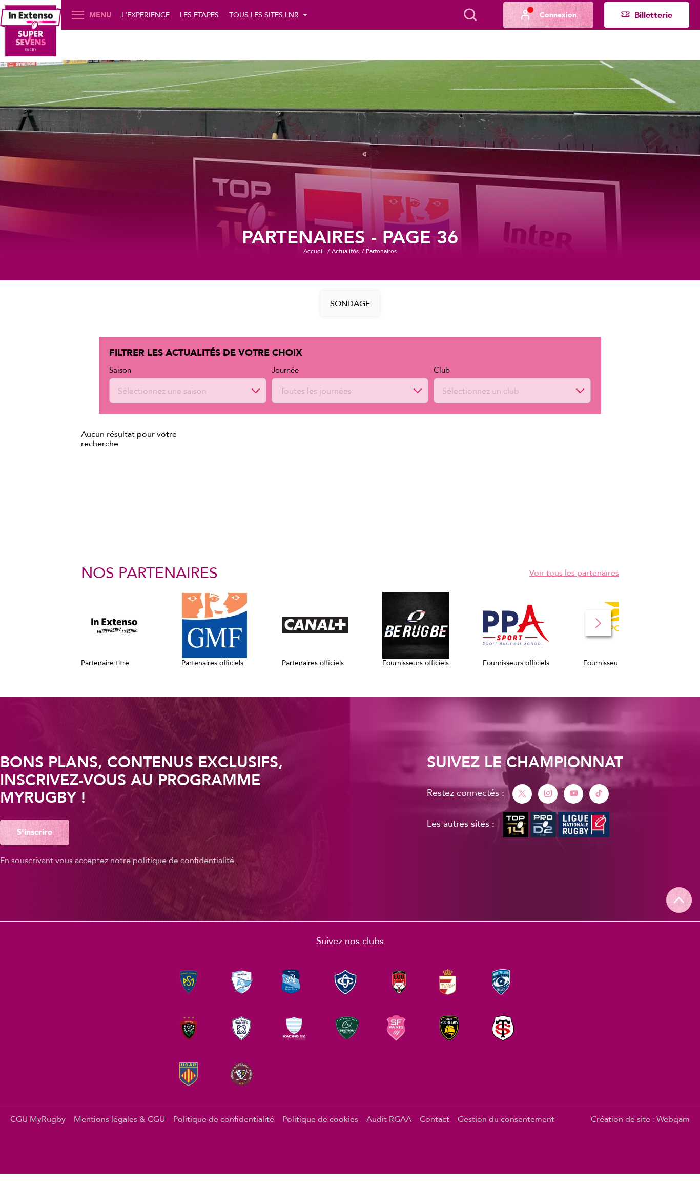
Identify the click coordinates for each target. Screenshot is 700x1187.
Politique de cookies (320, 1119)
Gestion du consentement (506, 1118)
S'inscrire (34, 831)
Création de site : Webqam (640, 1118)
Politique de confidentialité (223, 1119)
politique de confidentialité (183, 860)
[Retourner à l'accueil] (30, 31)
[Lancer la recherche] (470, 15)
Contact (434, 1119)
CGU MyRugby (38, 1119)
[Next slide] (598, 623)
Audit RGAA (388, 1119)
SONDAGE (350, 303)
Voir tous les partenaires (574, 572)
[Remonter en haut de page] (679, 900)
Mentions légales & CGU (119, 1119)
